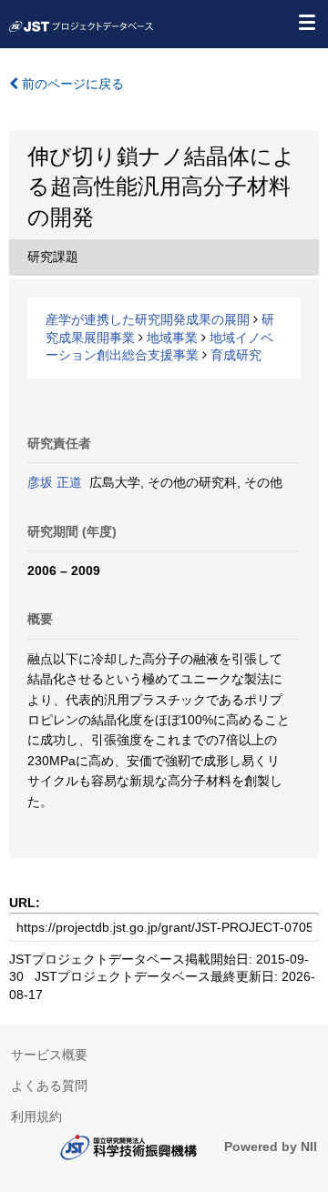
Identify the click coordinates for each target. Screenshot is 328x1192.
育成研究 (235, 355)
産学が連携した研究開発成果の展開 (148, 319)
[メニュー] (306, 22)
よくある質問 (49, 1085)
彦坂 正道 (54, 482)
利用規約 (36, 1116)
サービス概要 (49, 1054)
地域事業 (172, 337)
